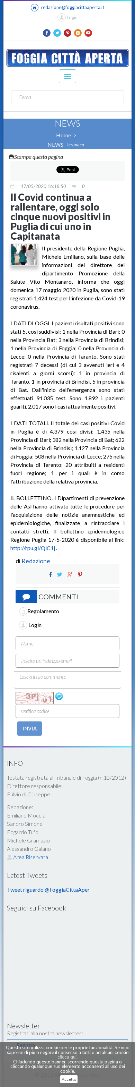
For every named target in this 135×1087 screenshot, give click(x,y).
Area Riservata (30, 857)
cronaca (76, 144)
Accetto (69, 1079)
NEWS (55, 144)
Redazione (36, 561)
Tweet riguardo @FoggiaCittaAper (48, 889)
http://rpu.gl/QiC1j (32, 548)
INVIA (29, 728)
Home (63, 135)
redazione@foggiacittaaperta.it (72, 7)
